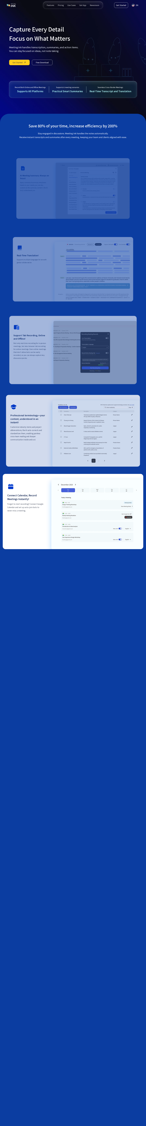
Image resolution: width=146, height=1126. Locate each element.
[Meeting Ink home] (11, 5)
